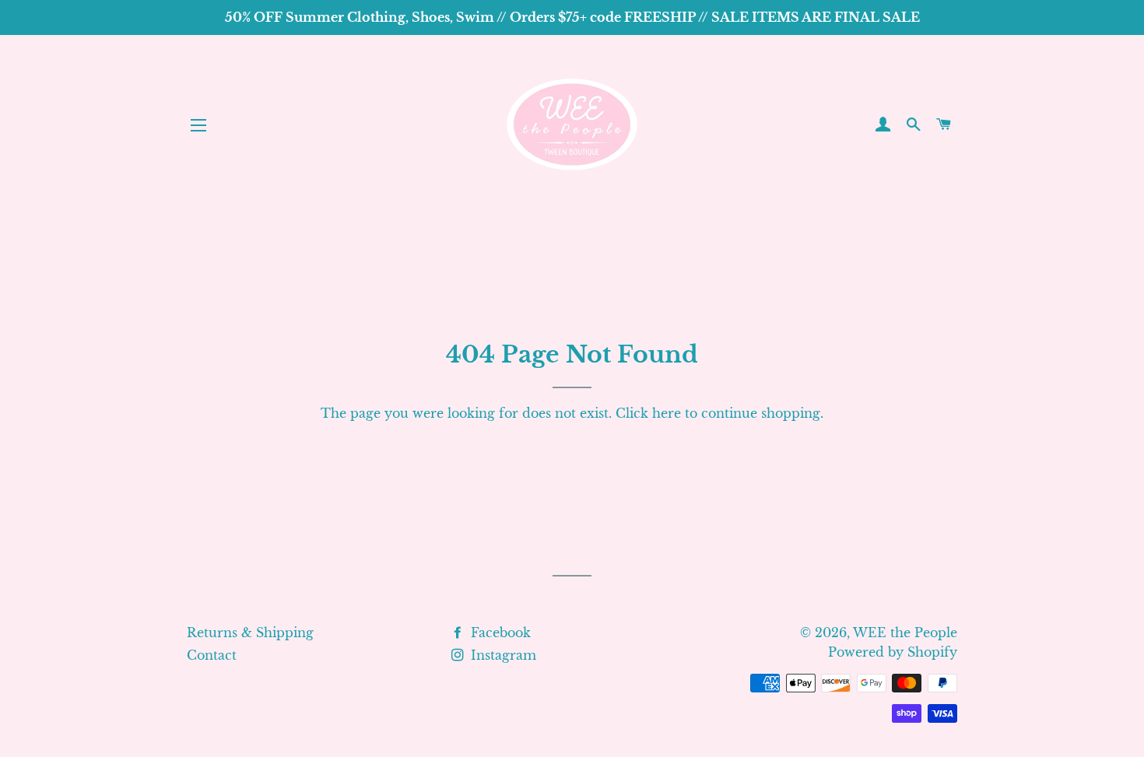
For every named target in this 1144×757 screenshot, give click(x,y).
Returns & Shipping (250, 632)
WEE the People (905, 632)
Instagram (501, 655)
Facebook (499, 632)
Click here (648, 413)
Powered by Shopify (892, 652)
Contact (212, 655)
